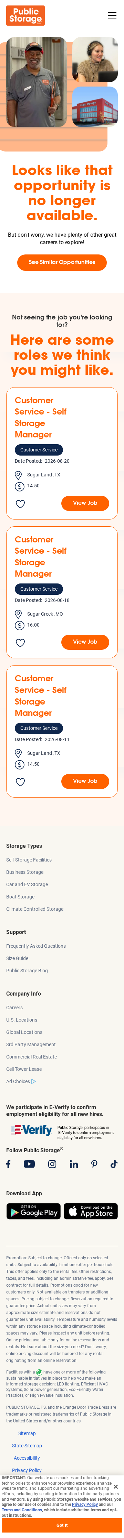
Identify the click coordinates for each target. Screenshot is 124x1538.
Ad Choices (18, 1081)
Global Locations (24, 1032)
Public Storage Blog (27, 970)
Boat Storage (20, 896)
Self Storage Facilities (29, 860)
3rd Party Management (31, 1044)
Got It (62, 1525)
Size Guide (17, 958)
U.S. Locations (21, 1020)
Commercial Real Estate (31, 1057)
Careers (14, 1007)
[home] (25, 15)
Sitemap (27, 1433)
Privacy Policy (27, 1470)
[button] (111, 15)
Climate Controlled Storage (34, 909)
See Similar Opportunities (62, 262)
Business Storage (24, 872)
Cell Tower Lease (24, 1069)
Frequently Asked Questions (36, 946)
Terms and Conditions (22, 1510)
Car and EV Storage (27, 884)
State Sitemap (27, 1445)
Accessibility (27, 1458)
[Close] (115, 1486)
